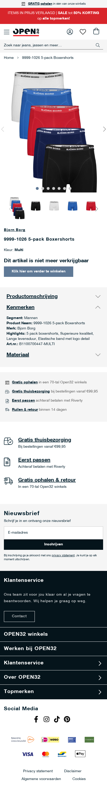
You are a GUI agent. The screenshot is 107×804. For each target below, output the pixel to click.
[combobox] (53, 45)
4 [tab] (53, 188)
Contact (19, 616)
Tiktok (57, 720)
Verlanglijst (83, 32)
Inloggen (70, 32)
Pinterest (68, 720)
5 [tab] (59, 188)
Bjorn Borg (14, 230)
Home (9, 58)
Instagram (47, 720)
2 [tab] (42, 188)
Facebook (37, 720)
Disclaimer (73, 771)
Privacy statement (38, 771)
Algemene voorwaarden (41, 779)
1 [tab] (37, 188)
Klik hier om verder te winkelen (38, 271)
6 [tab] (64, 188)
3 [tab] (48, 188)
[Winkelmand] (96, 32)
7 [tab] (70, 188)
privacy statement (63, 555)
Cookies (79, 779)
